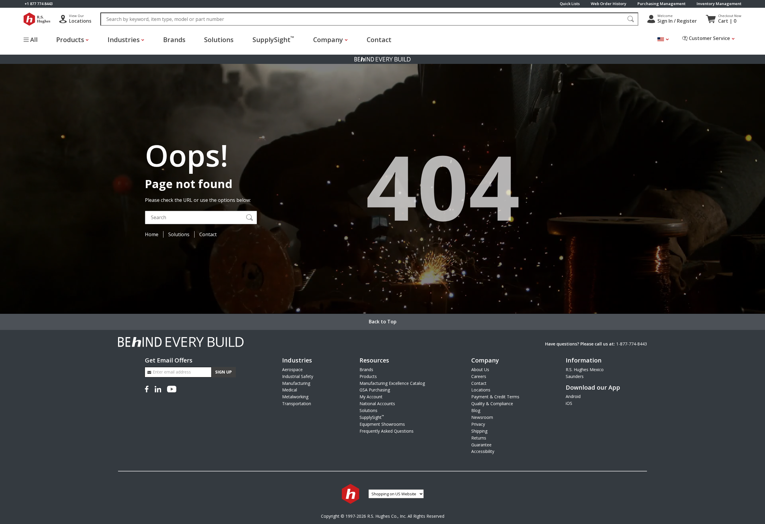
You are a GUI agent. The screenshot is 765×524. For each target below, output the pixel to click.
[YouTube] (172, 388)
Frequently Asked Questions (386, 431)
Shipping (479, 431)
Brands (174, 39)
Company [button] (328, 39)
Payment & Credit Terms (495, 396)
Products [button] (70, 39)
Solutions (218, 39)
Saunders (575, 376)
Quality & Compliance (492, 403)
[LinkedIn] (157, 388)
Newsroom (482, 417)
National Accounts (377, 403)
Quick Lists (570, 3)
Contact (379, 39)
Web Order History (608, 3)
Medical (289, 390)
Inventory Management (719, 3)
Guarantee (481, 445)
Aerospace (292, 369)
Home (151, 234)
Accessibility (482, 451)
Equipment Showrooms (382, 424)
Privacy (478, 424)
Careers (478, 376)
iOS (569, 403)
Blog (475, 410)
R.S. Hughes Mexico (585, 369)
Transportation (296, 403)
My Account (370, 396)
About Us (480, 369)
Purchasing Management (661, 3)
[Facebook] (148, 388)
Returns (478, 438)
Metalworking (295, 396)
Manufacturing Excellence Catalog (392, 383)
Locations (480, 390)
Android (573, 396)
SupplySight (273, 39)
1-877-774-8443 (631, 344)
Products (368, 376)
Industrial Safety (297, 376)
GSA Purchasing (374, 390)
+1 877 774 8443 (39, 3)
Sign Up (223, 372)
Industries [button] (124, 39)
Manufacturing (296, 383)
